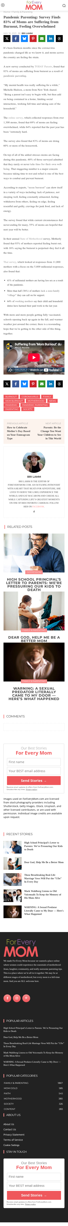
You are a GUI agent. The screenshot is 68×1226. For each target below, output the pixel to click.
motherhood (36, 401)
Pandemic (11, 405)
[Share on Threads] (59, 38)
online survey (15, 117)
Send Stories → (34, 780)
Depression (34, 572)
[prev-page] (30, 707)
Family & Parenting (22, 12)
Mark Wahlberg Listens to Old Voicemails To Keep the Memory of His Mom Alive (42, 894)
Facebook (38, 506)
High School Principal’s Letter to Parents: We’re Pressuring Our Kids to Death (34, 584)
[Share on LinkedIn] (50, 38)
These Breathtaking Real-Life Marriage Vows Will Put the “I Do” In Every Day (43, 878)
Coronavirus (30, 396)
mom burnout (36, 187)
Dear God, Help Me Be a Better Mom (34, 639)
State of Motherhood (30, 238)
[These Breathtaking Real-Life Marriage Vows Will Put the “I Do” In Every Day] (12, 879)
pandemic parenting (14, 76)
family (47, 396)
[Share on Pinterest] (33, 38)
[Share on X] (6, 38)
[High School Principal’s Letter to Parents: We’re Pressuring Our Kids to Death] (34, 553)
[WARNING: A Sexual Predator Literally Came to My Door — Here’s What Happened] (34, 662)
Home (6, 12)
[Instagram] (17, 998)
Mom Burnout (14, 401)
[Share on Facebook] (15, 38)
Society (27, 409)
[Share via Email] (41, 38)
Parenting (11, 409)
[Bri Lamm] (34, 461)
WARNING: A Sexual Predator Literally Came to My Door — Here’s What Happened (34, 693)
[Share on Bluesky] (24, 38)
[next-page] (36, 707)
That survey (9, 262)
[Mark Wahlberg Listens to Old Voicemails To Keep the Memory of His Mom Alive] (12, 895)
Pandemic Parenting (35, 405)
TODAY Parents (43, 66)
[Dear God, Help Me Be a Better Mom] (34, 611)
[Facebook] (34, 511)
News (52, 401)
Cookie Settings (11, 1145)
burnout (11, 396)
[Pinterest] (26, 998)
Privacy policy (31, 789)
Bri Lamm (27, 33)
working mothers (24, 301)
